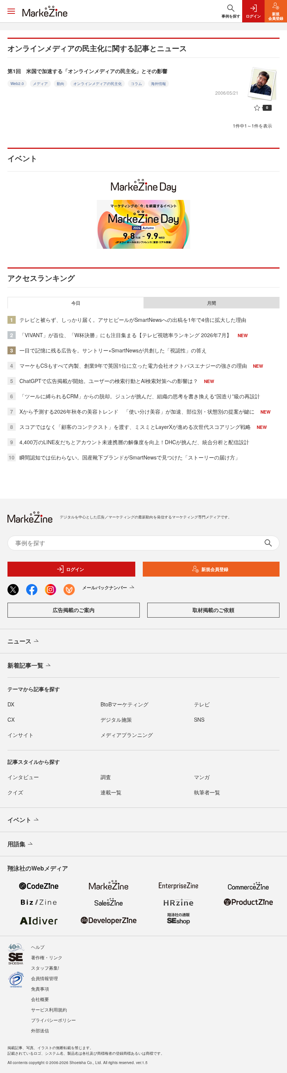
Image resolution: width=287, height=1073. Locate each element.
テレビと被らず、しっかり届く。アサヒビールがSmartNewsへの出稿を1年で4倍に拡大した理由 (132, 319)
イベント (19, 819)
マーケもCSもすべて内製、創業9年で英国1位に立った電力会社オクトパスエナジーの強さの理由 (133, 365)
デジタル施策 (116, 719)
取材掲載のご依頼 (213, 610)
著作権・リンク (46, 957)
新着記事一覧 (25, 665)
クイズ (15, 792)
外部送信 (40, 1030)
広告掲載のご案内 (74, 610)
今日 (75, 302)
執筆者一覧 (207, 792)
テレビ (202, 704)
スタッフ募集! (45, 967)
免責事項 (40, 988)
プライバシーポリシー (53, 1020)
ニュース (19, 641)
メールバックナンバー (104, 587)
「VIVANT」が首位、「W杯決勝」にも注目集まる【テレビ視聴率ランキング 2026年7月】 (125, 335)
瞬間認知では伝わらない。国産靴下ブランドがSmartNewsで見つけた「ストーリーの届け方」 (129, 457)
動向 (60, 83)
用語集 (16, 844)
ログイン (75, 569)
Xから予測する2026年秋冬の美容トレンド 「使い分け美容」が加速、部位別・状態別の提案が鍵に (136, 411)
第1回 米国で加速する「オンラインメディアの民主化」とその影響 (87, 71)
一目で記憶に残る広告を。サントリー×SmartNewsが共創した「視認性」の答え (113, 350)
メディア (40, 83)
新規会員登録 (214, 569)
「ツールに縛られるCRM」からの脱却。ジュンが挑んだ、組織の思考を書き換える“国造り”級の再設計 (139, 396)
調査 (106, 777)
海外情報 (158, 83)
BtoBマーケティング (124, 704)
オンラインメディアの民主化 (97, 83)
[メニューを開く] (11, 11)
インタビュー (23, 777)
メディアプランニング (127, 734)
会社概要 (40, 999)
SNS (199, 719)
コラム (136, 83)
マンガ (202, 777)
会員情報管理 (44, 978)
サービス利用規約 (49, 1009)
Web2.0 (17, 83)
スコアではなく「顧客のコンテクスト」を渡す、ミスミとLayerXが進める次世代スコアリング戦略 (135, 426)
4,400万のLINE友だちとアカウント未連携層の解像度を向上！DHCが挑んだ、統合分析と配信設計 (134, 442)
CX (11, 719)
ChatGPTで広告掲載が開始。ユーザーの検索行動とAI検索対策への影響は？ (108, 381)
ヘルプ (37, 947)
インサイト (20, 734)
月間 (211, 302)
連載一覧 (111, 792)
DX (10, 704)
